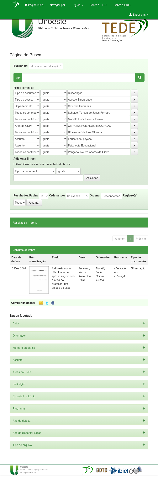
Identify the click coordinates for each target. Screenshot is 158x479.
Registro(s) (130, 195)
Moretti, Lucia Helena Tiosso (100, 274)
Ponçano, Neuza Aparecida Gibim (84, 274)
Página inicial (35, 5)
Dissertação (138, 268)
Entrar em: (139, 14)
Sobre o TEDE (98, 5)
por (18, 78)
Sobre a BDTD (122, 5)
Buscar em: (20, 66)
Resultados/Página (25, 195)
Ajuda (77, 5)
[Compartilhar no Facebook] (54, 303)
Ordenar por (57, 195)
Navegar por (58, 5)
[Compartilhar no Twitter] (47, 303)
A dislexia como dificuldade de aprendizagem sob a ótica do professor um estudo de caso (63, 277)
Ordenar (95, 195)
